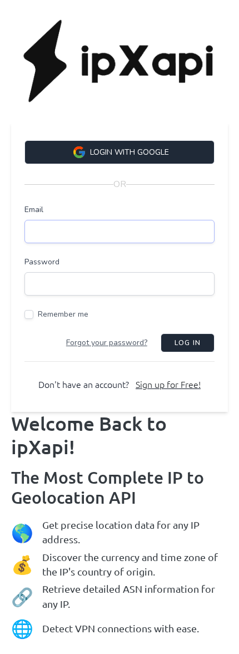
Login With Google (129, 152)
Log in (188, 342)
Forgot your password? (106, 342)
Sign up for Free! (168, 385)
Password (41, 262)
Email (33, 209)
